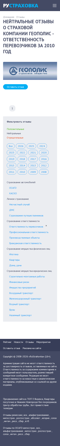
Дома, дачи (15, 265)
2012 (44, 165)
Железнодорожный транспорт (25, 298)
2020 (44, 152)
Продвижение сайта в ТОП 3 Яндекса (23, 398)
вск (25, 414)
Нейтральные (14, 133)
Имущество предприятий (22, 287)
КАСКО (13, 193)
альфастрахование (39, 414)
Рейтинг (7, 342)
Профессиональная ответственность (28, 232)
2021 (33, 152)
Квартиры (14, 259)
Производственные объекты (24, 237)
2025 (31, 146)
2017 (33, 159)
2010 (22, 171)
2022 (22, 152)
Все (11, 146)
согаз (54, 418)
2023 (11, 152)
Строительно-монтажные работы (27, 276)
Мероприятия (43, 342)
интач (7, 421)
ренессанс (17, 414)
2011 (11, 171)
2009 (33, 171)
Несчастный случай (19, 204)
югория (45, 418)
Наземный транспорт (20, 315)
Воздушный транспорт (21, 293)
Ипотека (13, 254)
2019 (11, 159)
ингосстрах (9, 418)
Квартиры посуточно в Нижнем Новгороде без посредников (30, 400)
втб (27, 421)
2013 (33, 165)
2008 (44, 171)
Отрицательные (15, 137)
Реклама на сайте (32, 348)
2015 (11, 165)
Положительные (15, 129)
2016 (44, 159)
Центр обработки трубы (16, 405)
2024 (42, 146)
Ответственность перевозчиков (26, 226)
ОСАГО (12, 187)
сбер (21, 421)
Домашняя (8, 16)
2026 (20, 146)
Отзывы (20, 16)
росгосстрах (22, 418)
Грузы (12, 309)
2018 (22, 159)
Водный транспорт (19, 304)
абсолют (35, 418)
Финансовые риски (19, 281)
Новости (18, 342)
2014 (22, 165)
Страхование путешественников (26, 215)
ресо (14, 421)
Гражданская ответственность (25, 243)
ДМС (11, 209)
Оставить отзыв (15, 86)
